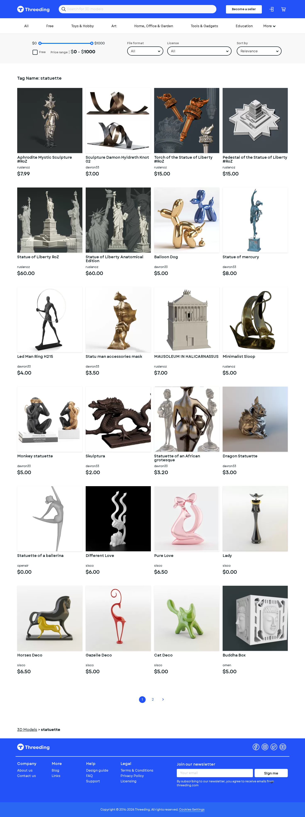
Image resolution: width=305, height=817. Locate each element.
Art (114, 26)
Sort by (242, 43)
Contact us (26, 775)
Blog (55, 770)
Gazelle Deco (99, 655)
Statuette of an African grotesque (177, 458)
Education (244, 26)
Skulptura (95, 456)
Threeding (33, 9)
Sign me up (271, 774)
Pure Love (163, 556)
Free (50, 26)
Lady (227, 556)
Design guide (97, 770)
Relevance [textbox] (249, 51)
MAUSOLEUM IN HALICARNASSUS (186, 357)
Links (56, 775)
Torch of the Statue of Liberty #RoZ (183, 160)
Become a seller (244, 9)
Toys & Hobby (82, 26)
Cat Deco (163, 655)
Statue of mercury (241, 257)
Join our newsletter (196, 764)
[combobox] (145, 51)
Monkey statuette (35, 456)
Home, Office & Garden (153, 26)
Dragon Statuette (240, 456)
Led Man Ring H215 (35, 357)
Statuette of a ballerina (40, 556)
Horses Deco (29, 655)
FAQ (89, 775)
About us (25, 770)
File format (135, 43)
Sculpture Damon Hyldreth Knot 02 (117, 160)
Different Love (100, 556)
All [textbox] (133, 51)
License (173, 43)
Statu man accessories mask (114, 357)
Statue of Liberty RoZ (38, 257)
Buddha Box (234, 655)
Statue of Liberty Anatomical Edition (114, 259)
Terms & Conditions (137, 770)
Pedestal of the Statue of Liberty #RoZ (255, 160)
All (26, 26)
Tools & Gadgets (204, 26)
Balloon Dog (166, 257)
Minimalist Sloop (239, 357)
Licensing (129, 781)
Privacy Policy (132, 775)
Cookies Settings (192, 809)
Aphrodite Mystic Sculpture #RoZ (44, 160)
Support (93, 781)
